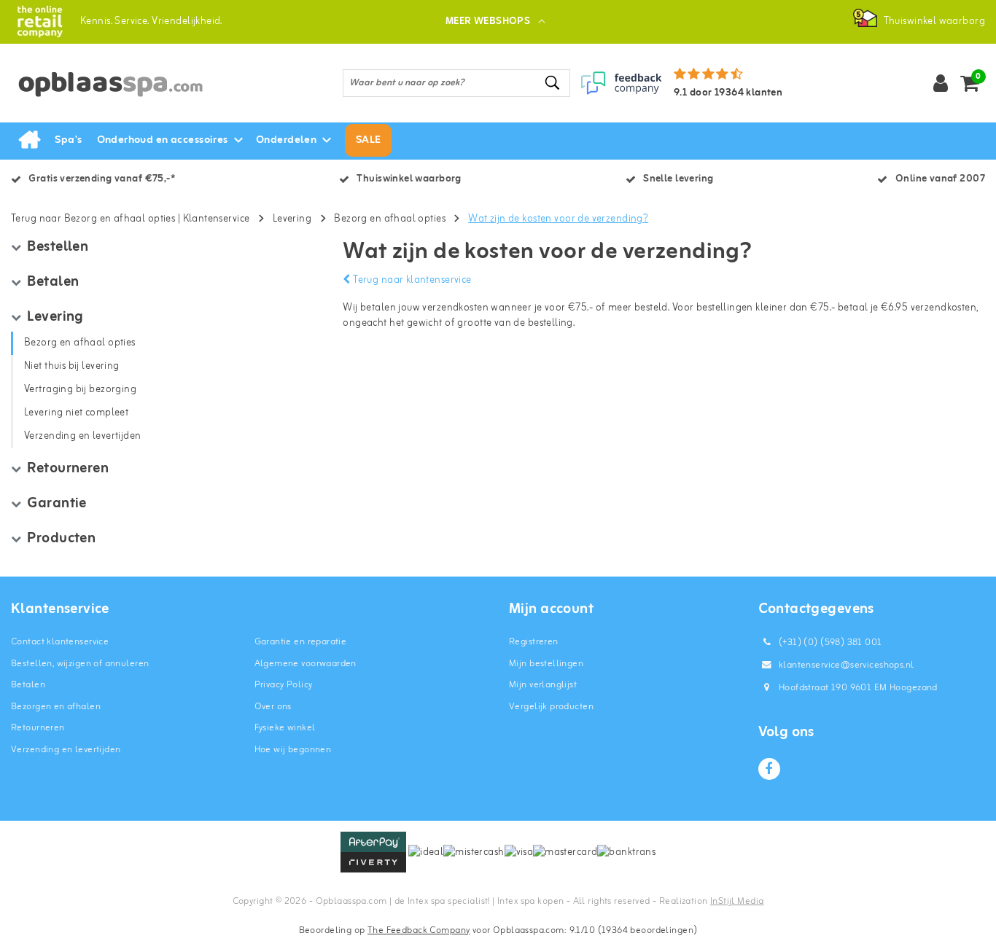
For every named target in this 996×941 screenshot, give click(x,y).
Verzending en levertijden (66, 749)
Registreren (534, 641)
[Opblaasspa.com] (40, 21)
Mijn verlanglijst (543, 684)
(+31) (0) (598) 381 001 (829, 642)
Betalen (28, 684)
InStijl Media (736, 901)
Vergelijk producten (551, 706)
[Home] (29, 140)
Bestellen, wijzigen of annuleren (80, 663)
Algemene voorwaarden (305, 663)
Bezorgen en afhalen (56, 706)
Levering (292, 219)
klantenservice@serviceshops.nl (846, 665)
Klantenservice (216, 219)
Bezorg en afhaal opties (390, 219)
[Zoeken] (552, 82)
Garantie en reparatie (300, 641)
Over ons (273, 706)
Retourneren (38, 727)
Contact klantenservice (60, 641)
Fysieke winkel (285, 727)
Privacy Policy (283, 684)
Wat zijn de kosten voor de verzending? (558, 219)
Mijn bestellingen (546, 663)
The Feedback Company (418, 930)
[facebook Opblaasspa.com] (769, 769)
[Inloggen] (940, 83)
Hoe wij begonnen (293, 749)
